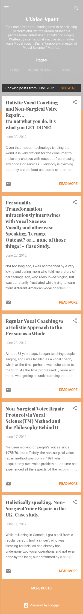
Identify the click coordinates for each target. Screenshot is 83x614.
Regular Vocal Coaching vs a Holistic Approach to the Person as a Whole (34, 327)
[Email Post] (8, 186)
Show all (69, 88)
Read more (68, 184)
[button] (74, 102)
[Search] (76, 9)
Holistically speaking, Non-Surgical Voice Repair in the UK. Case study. (35, 508)
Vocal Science (40, 70)
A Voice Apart (41, 19)
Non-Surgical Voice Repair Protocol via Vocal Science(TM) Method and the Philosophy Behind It (35, 417)
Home (15, 70)
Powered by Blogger (44, 605)
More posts (41, 588)
